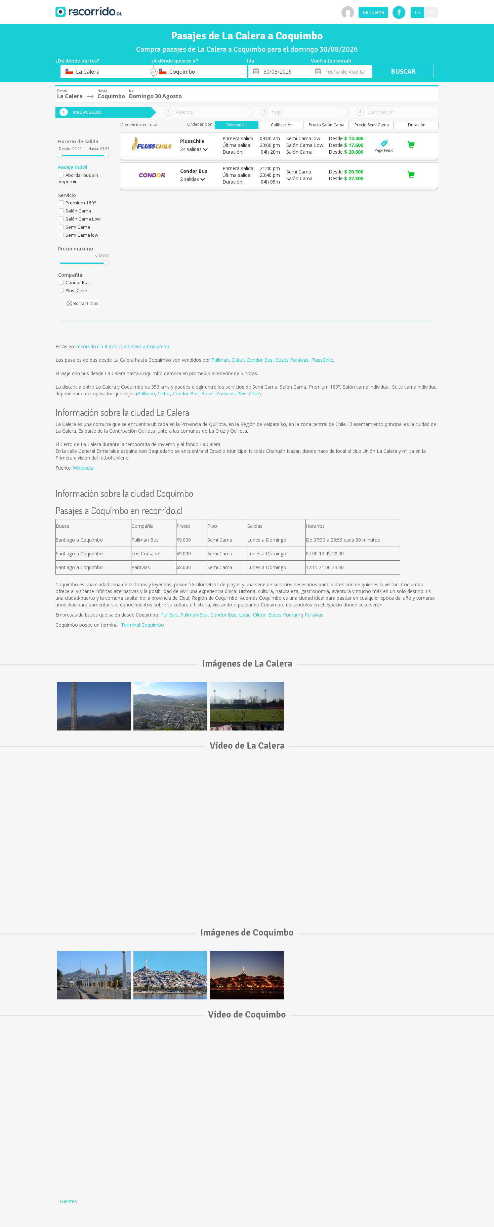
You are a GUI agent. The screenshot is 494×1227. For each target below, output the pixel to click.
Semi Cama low (82, 235)
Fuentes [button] (68, 1201)
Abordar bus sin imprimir (78, 178)
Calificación (282, 125)
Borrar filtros (85, 303)
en (431, 12)
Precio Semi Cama (372, 125)
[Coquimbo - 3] (93, 975)
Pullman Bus (194, 614)
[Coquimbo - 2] (170, 975)
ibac (246, 614)
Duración (416, 125)
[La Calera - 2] (170, 706)
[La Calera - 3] (247, 706)
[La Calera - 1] (93, 706)
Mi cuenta (373, 12)
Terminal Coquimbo (142, 625)
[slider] (59, 155)
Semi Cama (78, 227)
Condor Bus (260, 360)
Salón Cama (78, 211)
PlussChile (322, 360)
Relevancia (237, 125)
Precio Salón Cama (326, 125)
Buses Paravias (291, 360)
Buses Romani (284, 614)
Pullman (220, 360)
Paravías (314, 614)
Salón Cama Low (83, 219)
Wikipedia (83, 468)
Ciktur (238, 360)
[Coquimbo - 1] (247, 975)
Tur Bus (169, 614)
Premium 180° (81, 203)
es (417, 12)
